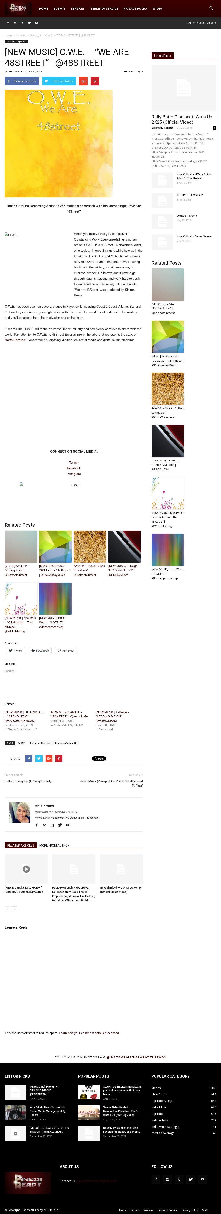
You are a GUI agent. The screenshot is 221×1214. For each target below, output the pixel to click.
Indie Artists (160, 1120)
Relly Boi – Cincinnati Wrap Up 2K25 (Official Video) (182, 119)
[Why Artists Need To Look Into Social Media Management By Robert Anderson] (15, 1112)
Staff (157, 8)
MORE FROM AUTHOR (54, 845)
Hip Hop (157, 1114)
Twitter (74, 462)
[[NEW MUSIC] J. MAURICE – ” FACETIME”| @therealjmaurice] (26, 869)
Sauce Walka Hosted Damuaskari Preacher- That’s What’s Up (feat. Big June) (120, 1111)
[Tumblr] (22, 23)
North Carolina (15, 340)
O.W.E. (21, 743)
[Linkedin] (53, 825)
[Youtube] (36, 23)
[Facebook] (8, 23)
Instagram (74, 474)
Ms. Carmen (16, 71)
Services (78, 8)
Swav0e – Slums (187, 215)
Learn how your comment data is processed (89, 1033)
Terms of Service (104, 8)
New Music (159, 1094)
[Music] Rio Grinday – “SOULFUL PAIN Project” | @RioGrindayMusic (55, 570)
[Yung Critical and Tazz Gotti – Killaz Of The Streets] (162, 180)
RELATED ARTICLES (20, 845)
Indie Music (159, 1107)
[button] (211, 8)
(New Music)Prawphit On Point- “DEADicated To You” (111, 783)
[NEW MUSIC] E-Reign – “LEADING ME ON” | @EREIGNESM (124, 570)
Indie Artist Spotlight (16, 41)
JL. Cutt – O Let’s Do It (190, 195)
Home (43, 8)
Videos (156, 1088)
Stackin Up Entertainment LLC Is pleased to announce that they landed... (122, 1090)
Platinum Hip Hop (40, 743)
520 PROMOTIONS (163, 128)
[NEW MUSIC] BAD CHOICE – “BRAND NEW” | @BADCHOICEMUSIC (24, 716)
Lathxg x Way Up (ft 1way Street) (28, 781)
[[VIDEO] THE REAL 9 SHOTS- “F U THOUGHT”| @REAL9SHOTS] (15, 1133)
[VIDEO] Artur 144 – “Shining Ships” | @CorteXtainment (17, 570)
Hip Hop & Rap (162, 1101)
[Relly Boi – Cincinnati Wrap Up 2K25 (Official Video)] (184, 88)
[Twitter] (29, 23)
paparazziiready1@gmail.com (96, 1181)
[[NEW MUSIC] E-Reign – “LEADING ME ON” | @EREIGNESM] (15, 1092)
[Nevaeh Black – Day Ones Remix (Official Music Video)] (121, 869)
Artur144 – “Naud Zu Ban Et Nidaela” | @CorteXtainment (89, 570)
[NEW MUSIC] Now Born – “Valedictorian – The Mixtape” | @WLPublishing (20, 624)
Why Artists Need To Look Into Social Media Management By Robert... (47, 1111)
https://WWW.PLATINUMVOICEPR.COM (56, 812)
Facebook (74, 468)
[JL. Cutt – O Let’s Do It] (162, 200)
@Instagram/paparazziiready (136, 1057)
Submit (59, 8)
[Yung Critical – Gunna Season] (162, 242)
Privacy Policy (136, 8)
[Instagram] (15, 23)
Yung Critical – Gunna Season (194, 236)
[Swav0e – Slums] (162, 221)
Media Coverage (163, 1133)
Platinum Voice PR (66, 743)
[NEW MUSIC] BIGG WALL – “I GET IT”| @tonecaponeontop (52, 622)
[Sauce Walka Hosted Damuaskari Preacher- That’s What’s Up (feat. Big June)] (89, 1112)
